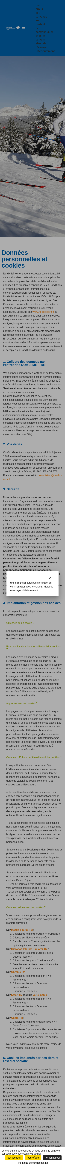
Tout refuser (33, 1157)
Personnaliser (52, 1157)
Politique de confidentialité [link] (33, 1162)
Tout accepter (13, 1157)
